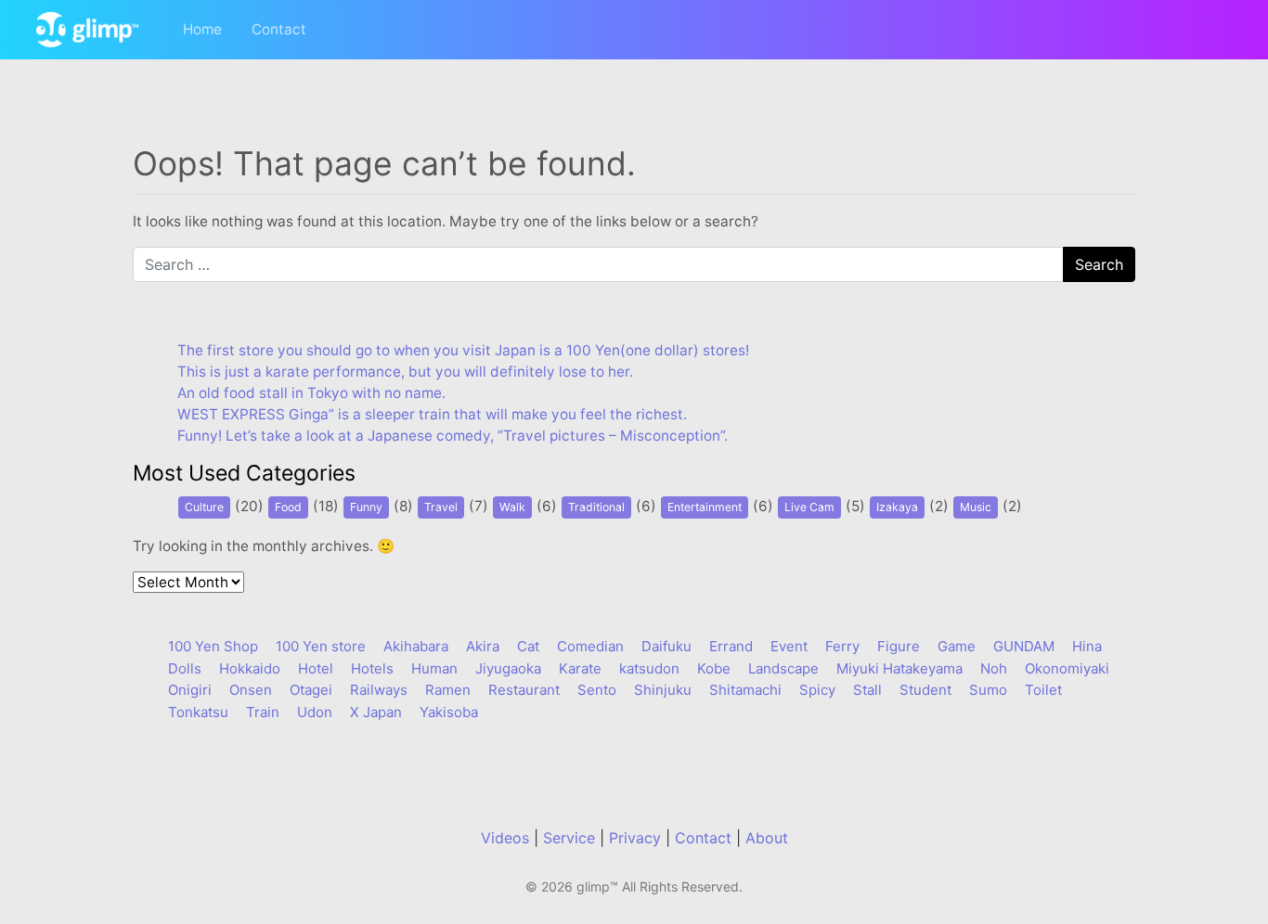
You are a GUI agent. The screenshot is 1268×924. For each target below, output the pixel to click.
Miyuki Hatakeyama (899, 668)
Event (789, 646)
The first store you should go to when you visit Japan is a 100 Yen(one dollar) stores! (463, 350)
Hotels (372, 668)
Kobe (714, 668)
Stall (867, 690)
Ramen (448, 690)
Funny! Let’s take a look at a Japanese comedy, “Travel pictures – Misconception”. (452, 435)
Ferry (842, 646)
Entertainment (704, 507)
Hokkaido (249, 668)
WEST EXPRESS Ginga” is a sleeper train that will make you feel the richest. (432, 414)
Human (434, 668)
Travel (441, 507)
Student (925, 690)
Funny (366, 507)
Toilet (1043, 690)
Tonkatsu (198, 712)
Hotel (315, 668)
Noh (993, 668)
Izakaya (897, 507)
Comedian (590, 646)
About (766, 837)
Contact (279, 29)
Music (975, 507)
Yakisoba (449, 712)
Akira (482, 646)
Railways (379, 690)
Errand (731, 646)
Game (957, 646)
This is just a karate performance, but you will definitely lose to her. (405, 371)
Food (288, 507)
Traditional (596, 507)
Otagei (311, 690)
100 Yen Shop (213, 646)
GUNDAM (1024, 646)
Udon (314, 712)
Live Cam (809, 507)
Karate (580, 668)
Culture (204, 507)
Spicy (817, 690)
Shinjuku (663, 690)
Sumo (988, 690)
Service (569, 837)
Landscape (783, 668)
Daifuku (666, 646)
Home (202, 29)
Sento (596, 690)
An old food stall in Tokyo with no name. (311, 393)
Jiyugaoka (508, 668)
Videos (505, 837)
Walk (512, 507)
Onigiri (190, 690)
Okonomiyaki (1067, 668)
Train (262, 712)
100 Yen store (321, 646)
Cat (528, 646)
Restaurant (524, 690)
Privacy (635, 837)
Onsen (250, 690)
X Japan (376, 712)
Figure (898, 646)
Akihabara (415, 646)
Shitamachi (745, 690)
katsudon (649, 668)
